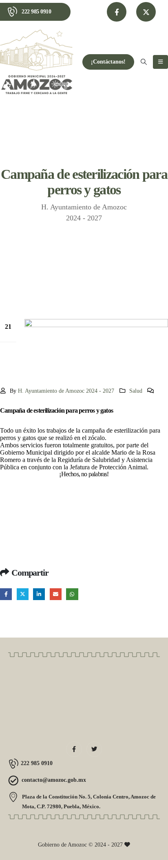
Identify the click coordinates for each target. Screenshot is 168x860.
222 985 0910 (36, 12)
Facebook (6, 594)
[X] (146, 12)
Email (56, 594)
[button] (144, 62)
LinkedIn (39, 594)
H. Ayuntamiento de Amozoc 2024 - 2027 (66, 390)
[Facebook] (116, 12)
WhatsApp (72, 594)
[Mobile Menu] (160, 62)
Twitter (23, 594)
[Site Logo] (36, 62)
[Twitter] (94, 749)
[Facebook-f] (74, 749)
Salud (135, 390)
